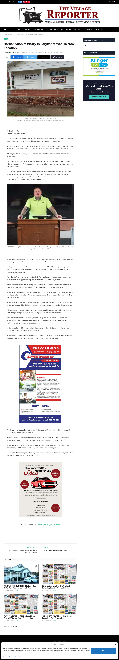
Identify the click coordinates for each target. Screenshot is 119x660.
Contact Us (99, 29)
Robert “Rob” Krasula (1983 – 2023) (55, 550)
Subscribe (27, 29)
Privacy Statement (20, 656)
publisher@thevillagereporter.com (48, 525)
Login (84, 45)
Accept (103, 651)
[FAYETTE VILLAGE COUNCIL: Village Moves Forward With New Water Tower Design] (21, 604)
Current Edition (39, 29)
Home (18, 29)
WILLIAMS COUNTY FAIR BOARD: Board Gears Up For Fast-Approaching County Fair (20, 587)
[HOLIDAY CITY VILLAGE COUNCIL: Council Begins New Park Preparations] (59, 604)
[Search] (114, 29)
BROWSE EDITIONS (99, 97)
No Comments (49, 52)
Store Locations (52, 29)
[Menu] (5, 29)
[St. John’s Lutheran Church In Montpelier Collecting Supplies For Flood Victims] (59, 574)
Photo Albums (66, 29)
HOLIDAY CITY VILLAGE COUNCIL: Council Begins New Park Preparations (57, 617)
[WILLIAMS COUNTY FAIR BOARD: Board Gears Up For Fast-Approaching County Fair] (21, 574)
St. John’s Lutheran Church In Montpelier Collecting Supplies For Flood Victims (56, 587)
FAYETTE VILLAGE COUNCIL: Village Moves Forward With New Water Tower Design (19, 617)
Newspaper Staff (10, 52)
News (6, 39)
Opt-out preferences (8, 656)
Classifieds (88, 29)
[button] (115, 645)
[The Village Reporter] (59, 15)
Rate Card (77, 29)
